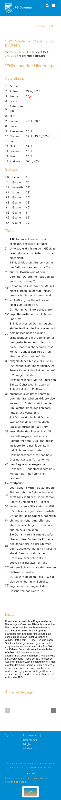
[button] (7, 710)
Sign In (9, 735)
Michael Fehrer (18, 52)
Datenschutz (30, 739)
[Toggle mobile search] (47, 5)
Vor (51, 26)
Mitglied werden (27, 746)
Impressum (29, 735)
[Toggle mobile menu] (54, 5)
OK (30, 791)
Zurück (40, 26)
